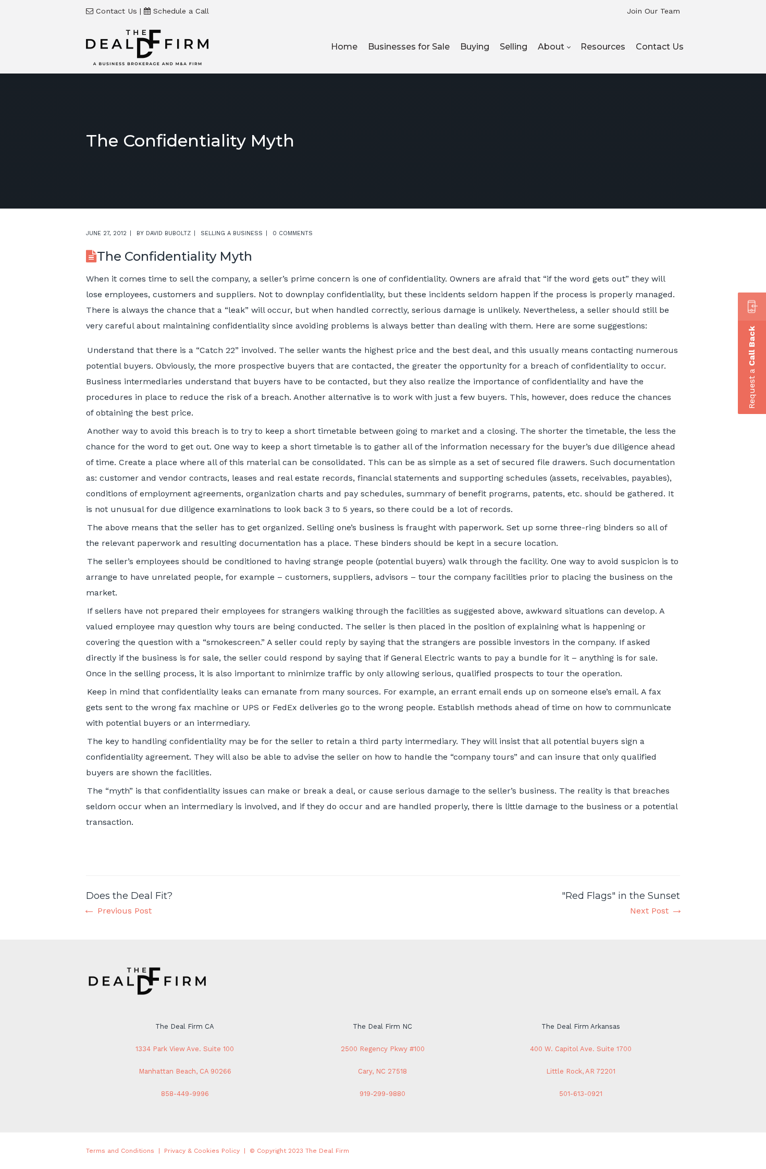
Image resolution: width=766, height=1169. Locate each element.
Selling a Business (232, 233)
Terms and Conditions (120, 1150)
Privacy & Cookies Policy (202, 1150)
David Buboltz (168, 233)
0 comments (293, 233)
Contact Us (116, 11)
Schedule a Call (181, 11)
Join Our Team (653, 11)
